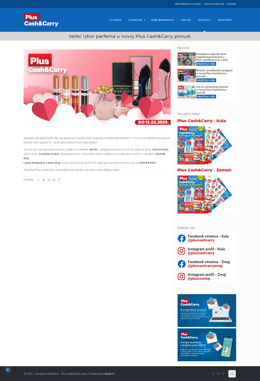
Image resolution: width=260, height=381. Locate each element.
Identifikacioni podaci (188, 3)
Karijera (231, 3)
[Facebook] (213, 373)
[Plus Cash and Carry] (42, 20)
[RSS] (223, 373)
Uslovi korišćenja (214, 3)
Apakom (109, 373)
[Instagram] (218, 373)
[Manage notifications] (8, 370)
